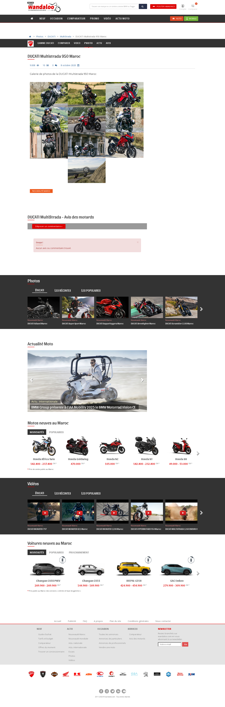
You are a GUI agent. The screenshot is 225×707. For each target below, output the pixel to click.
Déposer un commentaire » (48, 226)
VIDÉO (107, 18)
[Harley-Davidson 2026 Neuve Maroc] (42, 674)
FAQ (85, 621)
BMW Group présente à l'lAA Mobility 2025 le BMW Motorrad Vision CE (83, 407)
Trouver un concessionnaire (51, 651)
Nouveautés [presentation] (37, 432)
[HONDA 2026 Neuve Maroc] (54, 674)
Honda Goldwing (78, 459)
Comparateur (44, 643)
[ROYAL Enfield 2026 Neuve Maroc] (168, 674)
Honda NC (112, 459)
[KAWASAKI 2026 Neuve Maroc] (65, 674)
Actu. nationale (75, 643)
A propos (98, 621)
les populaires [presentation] (91, 290)
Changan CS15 (91, 580)
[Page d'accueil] (44, 7)
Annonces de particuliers (110, 638)
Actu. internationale (44, 401)
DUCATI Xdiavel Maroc (37, 323)
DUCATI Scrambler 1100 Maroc (179, 323)
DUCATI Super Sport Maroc (74, 323)
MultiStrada (65, 36)
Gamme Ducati (46, 42)
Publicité (72, 621)
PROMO (94, 18)
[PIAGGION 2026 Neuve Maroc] (157, 674)
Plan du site (115, 621)
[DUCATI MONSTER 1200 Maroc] (112, 512)
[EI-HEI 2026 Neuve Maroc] (31, 674)
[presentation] (202, 309)
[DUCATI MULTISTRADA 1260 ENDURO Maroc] (181, 512)
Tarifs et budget (45, 638)
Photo (88, 42)
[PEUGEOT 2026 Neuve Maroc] (134, 674)
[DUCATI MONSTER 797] (44, 512)
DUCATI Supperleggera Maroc (110, 323)
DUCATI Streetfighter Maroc (143, 323)
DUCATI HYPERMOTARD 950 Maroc (146, 529)
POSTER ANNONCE (166, 6)
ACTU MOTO (123, 18)
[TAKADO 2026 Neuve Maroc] (191, 674)
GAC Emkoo (177, 580)
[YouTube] (124, 691)
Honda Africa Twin (44, 459)
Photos (39, 36)
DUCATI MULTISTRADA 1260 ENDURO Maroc (184, 529)
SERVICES (132, 628)
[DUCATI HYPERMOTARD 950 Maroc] (147, 512)
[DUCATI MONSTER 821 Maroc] (78, 512)
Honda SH (181, 459)
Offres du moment (46, 647)
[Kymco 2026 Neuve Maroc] (88, 674)
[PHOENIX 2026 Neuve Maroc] (145, 674)
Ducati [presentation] (39, 290)
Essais (72, 651)
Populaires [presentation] (56, 432)
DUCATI (52, 36)
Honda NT (146, 459)
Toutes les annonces (108, 634)
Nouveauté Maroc (35, 320)
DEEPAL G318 (133, 580)
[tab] (39, 290)
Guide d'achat (44, 634)
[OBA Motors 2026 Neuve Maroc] (122, 674)
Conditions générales (138, 621)
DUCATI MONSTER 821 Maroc (75, 529)
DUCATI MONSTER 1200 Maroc (109, 529)
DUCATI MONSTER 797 (37, 529)
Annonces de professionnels (112, 643)
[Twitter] (112, 691)
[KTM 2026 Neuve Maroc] (77, 674)
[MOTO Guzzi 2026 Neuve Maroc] (111, 674)
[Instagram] (107, 691)
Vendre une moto (107, 647)
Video (77, 42)
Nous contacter (163, 621)
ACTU (70, 628)
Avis (108, 42)
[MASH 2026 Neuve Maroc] (100, 674)
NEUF (42, 18)
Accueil (57, 621)
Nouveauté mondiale (78, 638)
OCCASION (56, 18)
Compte (182, 9)
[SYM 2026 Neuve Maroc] (179, 674)
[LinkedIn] (118, 691)
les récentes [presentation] (63, 290)
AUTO (179, 18)
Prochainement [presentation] (79, 552)
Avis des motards (137, 638)
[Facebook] (101, 691)
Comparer (192, 6)
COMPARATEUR (76, 18)
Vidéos (72, 660)
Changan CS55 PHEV (48, 580)
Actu (99, 42)
